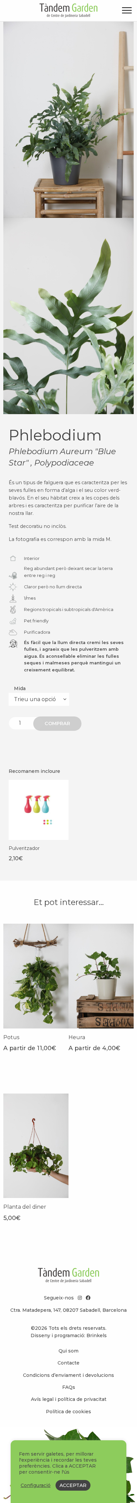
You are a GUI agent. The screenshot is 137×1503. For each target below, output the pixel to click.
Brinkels (96, 1335)
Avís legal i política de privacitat (68, 1399)
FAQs (68, 1387)
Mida (20, 688)
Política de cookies (68, 1412)
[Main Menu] (127, 11)
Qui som (68, 1351)
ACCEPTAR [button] (73, 1485)
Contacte (68, 1363)
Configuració (36, 1485)
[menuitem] (68, 1351)
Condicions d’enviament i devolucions (68, 1375)
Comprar (57, 723)
